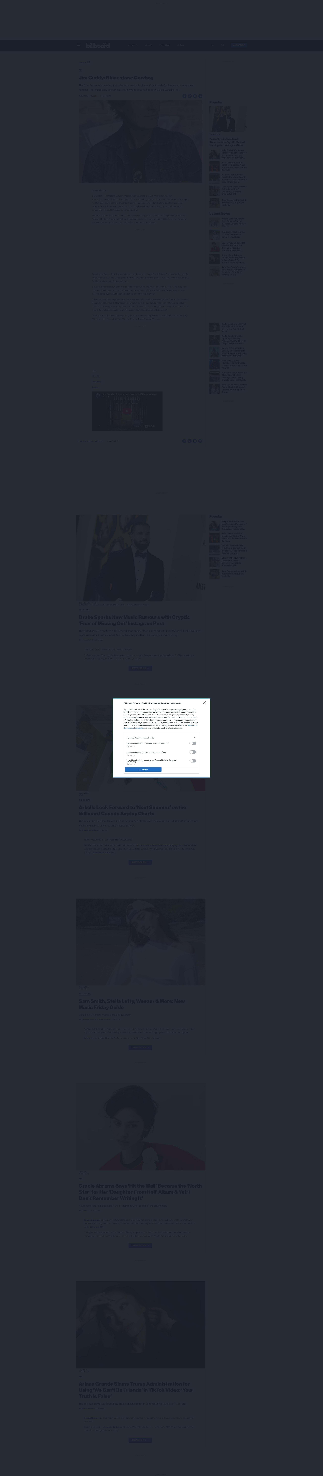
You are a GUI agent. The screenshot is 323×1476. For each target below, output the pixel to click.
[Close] (205, 703)
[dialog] (161, 738)
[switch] (193, 743)
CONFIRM (143, 769)
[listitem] (161, 737)
